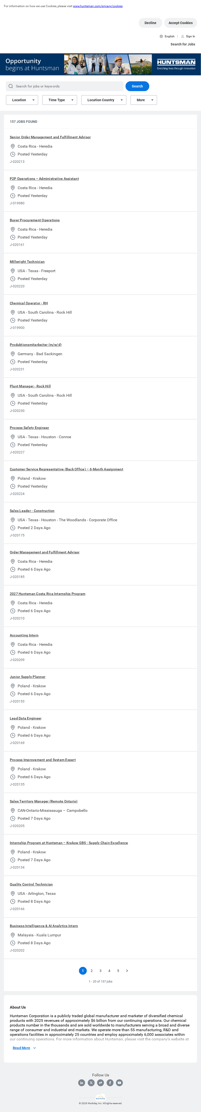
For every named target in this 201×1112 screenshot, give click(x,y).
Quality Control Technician (31, 884)
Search (137, 86)
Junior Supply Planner (27, 677)
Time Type (57, 100)
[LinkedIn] (81, 1082)
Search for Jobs (183, 44)
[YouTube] (119, 1082)
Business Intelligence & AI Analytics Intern (44, 926)
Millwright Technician (27, 262)
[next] (127, 971)
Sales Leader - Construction (32, 511)
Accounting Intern (24, 635)
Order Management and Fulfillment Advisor (45, 552)
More (141, 100)
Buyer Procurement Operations (35, 220)
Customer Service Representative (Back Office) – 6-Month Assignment (66, 469)
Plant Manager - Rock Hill (30, 386)
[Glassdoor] (100, 1082)
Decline (150, 23)
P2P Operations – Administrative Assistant (44, 179)
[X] (91, 1082)
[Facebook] (110, 1082)
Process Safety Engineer (29, 428)
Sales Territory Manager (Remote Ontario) (44, 801)
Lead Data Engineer (25, 718)
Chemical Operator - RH (29, 303)
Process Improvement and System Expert (43, 760)
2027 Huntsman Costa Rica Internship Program (47, 594)
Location (19, 100)
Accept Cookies (181, 23)
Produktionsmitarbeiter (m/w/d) (36, 345)
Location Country (101, 100)
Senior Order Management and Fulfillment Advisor (50, 137)
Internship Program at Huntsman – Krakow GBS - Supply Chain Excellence (69, 843)
